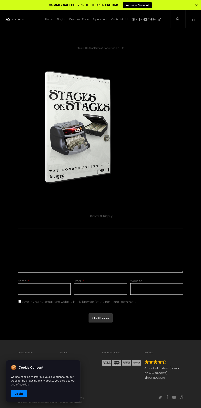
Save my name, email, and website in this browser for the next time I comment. (79, 302)
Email (79, 281)
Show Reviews (154, 377)
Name (23, 281)
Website (136, 281)
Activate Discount (137, 5)
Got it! (19, 393)
